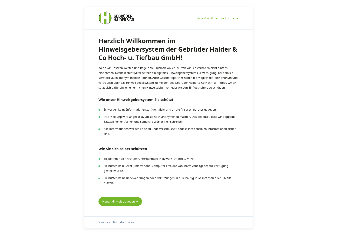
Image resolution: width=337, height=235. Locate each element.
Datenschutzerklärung (124, 222)
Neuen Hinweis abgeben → (120, 201)
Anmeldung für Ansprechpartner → (218, 18)
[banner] (116, 18)
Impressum (104, 222)
